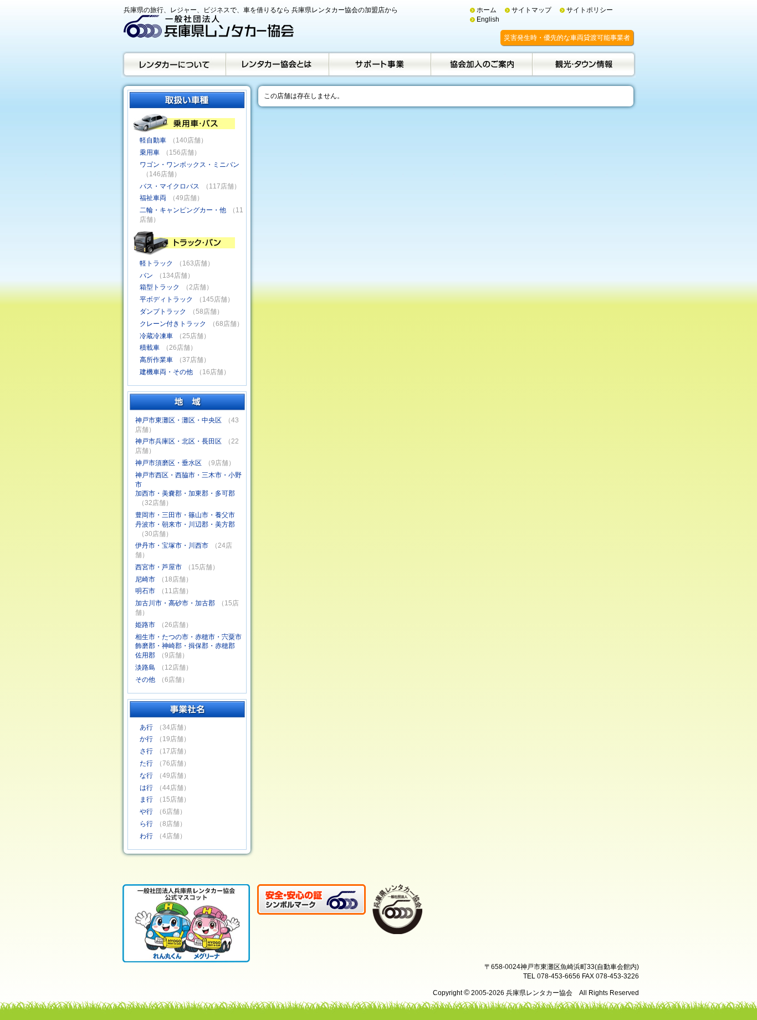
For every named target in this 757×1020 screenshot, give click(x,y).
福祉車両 (153, 198)
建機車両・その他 (166, 372)
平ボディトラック (166, 299)
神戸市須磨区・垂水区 (168, 463)
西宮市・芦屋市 (158, 567)
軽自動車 (153, 140)
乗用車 (150, 152)
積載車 (150, 347)
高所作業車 (156, 360)
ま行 (146, 799)
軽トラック (156, 263)
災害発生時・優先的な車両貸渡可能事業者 (567, 38)
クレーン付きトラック (173, 324)
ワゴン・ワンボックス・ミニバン (189, 165)
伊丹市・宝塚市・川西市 (171, 545)
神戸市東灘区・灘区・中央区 (178, 420)
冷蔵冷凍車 (156, 336)
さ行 (146, 751)
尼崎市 (145, 579)
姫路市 (145, 625)
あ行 (146, 727)
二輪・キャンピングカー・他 (183, 210)
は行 (146, 788)
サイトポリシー (589, 10)
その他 (145, 680)
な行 (146, 775)
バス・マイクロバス (170, 186)
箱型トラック (160, 287)
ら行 (146, 824)
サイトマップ (531, 10)
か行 (146, 739)
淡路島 (145, 667)
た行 (146, 763)
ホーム (487, 10)
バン (146, 275)
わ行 (146, 836)
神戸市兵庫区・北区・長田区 (178, 441)
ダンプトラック (163, 311)
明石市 (145, 591)
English (488, 19)
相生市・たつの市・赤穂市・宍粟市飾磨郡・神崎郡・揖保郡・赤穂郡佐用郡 (188, 646)
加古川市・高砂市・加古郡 (175, 603)
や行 (146, 811)
